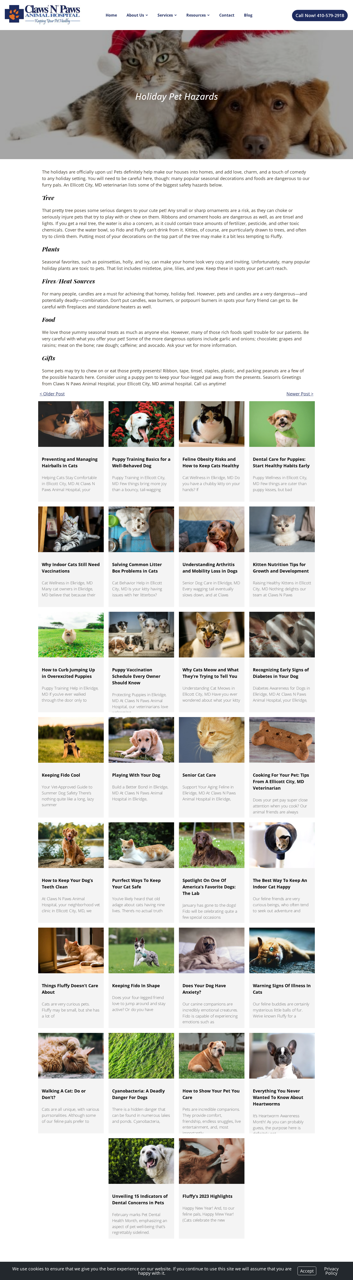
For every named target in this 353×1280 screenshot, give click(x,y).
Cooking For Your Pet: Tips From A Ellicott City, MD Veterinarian (281, 781)
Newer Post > (299, 394)
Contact (226, 15)
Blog (248, 15)
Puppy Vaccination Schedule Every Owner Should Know (136, 676)
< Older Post (52, 394)
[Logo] (43, 15)
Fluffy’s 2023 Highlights (207, 1196)
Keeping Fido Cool (61, 775)
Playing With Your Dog (136, 775)
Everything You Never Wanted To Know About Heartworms (278, 1097)
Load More (176, 1247)
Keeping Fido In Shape (136, 985)
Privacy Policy (331, 1271)
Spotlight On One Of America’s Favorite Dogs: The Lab (209, 886)
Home (111, 15)
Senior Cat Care (199, 775)
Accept (307, 1271)
